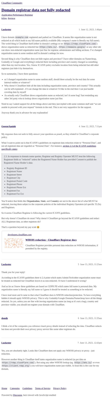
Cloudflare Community (11, 3)
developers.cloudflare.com (20, 234)
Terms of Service (42, 388)
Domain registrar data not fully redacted (35, 10)
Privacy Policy (59, 388)
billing (4, 18)
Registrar (11, 18)
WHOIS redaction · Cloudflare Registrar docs (51, 239)
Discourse (17, 395)
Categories (15, 388)
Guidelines (27, 388)
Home (4, 388)
